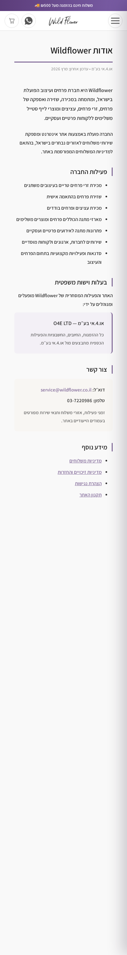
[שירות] (28, 21)
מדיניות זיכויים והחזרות (80, 472)
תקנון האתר (90, 495)
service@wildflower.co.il (66, 390)
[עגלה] (12, 21)
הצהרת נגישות (88, 483)
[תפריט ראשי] (115, 21)
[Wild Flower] (63, 20)
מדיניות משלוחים (85, 461)
